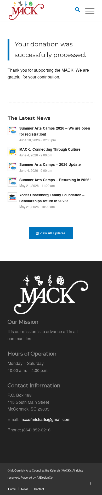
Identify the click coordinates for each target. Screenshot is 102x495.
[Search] (75, 10)
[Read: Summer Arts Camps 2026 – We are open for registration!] (12, 130)
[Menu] (87, 10)
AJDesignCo (45, 477)
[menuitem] (75, 10)
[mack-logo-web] (42, 10)
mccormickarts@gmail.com (45, 419)
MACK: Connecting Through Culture (50, 149)
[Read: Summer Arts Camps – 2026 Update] (12, 166)
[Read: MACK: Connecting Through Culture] (12, 151)
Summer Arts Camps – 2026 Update (50, 164)
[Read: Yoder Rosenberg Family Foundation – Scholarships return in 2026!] (12, 197)
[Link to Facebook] (90, 483)
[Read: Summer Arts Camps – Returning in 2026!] (12, 182)
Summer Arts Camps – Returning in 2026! (55, 179)
